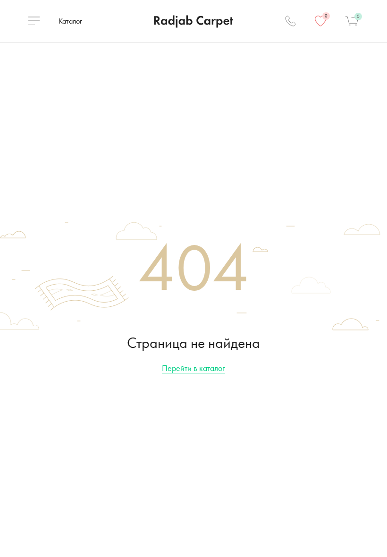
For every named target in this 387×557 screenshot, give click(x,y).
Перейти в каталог (193, 368)
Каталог (70, 21)
